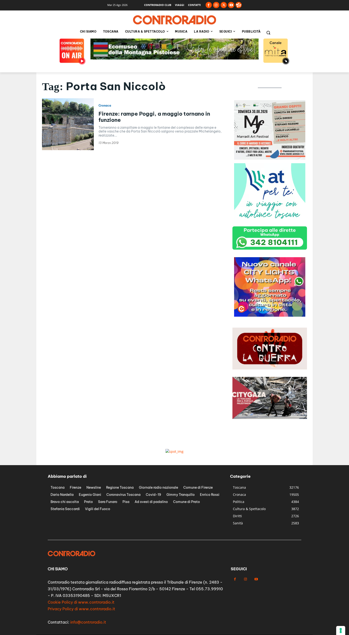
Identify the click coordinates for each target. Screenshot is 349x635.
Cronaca (105, 105)
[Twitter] (224, 5)
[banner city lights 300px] (269, 315)
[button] (268, 32)
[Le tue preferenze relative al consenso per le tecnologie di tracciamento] (340, 630)
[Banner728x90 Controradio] (174, 58)
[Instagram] (216, 5)
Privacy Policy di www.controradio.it (81, 608)
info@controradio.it (88, 622)
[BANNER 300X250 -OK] (269, 158)
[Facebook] (209, 5)
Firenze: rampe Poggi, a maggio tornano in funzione (154, 116)
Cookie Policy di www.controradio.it (81, 602)
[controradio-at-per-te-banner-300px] (269, 221)
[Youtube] (231, 5)
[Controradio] (174, 20)
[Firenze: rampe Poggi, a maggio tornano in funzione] (68, 124)
